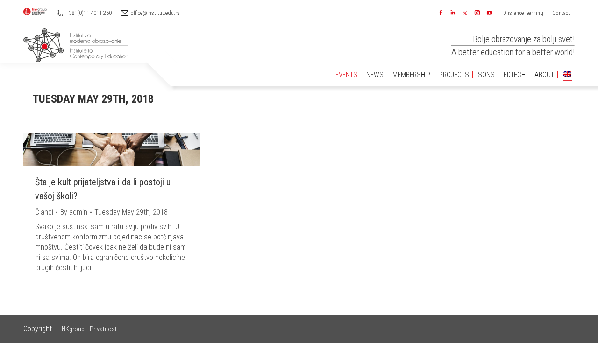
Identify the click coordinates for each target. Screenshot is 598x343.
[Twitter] (465, 13)
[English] (567, 75)
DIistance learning (523, 13)
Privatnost (103, 329)
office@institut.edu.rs (155, 13)
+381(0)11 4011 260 (89, 13)
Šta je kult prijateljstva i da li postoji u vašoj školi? (103, 189)
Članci (44, 212)
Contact (561, 13)
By (73, 212)
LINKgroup (71, 329)
